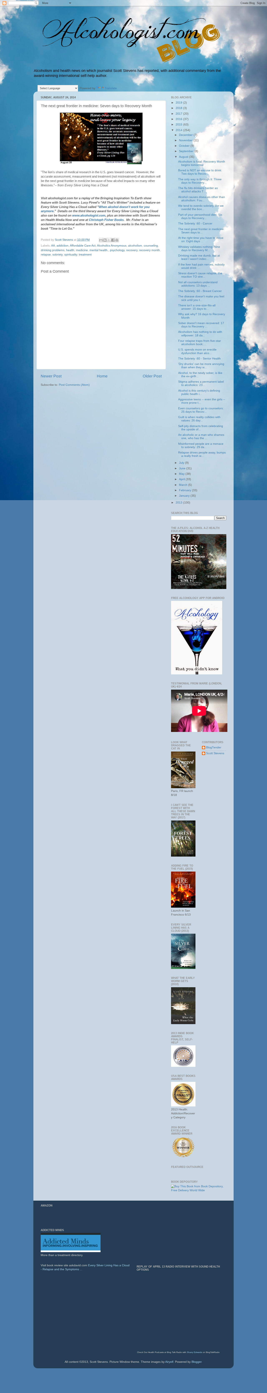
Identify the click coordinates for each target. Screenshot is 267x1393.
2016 (179, 119)
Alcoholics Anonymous (111, 245)
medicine (82, 250)
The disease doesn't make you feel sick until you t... (201, 298)
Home (102, 376)
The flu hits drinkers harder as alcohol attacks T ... (198, 190)
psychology (117, 250)
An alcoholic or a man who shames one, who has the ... (201, 436)
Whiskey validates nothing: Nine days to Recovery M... (199, 248)
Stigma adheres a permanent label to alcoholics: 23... (201, 383)
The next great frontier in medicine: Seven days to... (201, 231)
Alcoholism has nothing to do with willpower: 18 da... (200, 333)
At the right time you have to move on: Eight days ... (200, 239)
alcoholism (135, 245)
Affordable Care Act (83, 245)
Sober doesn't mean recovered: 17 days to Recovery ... (201, 325)
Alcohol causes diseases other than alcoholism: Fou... (201, 198)
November (186, 140)
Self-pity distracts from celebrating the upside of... (200, 428)
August (184, 156)
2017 (179, 113)
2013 (179, 502)
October (184, 145)
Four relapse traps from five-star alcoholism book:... (199, 342)
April (182, 479)
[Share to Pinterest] (117, 240)
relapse (46, 254)
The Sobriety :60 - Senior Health (199, 358)
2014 (179, 130)
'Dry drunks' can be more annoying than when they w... (201, 365)
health (70, 250)
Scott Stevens (215, 753)
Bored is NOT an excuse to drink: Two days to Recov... (200, 172)
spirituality (70, 254)
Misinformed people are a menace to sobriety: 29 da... (200, 445)
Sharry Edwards (194, 1352)
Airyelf (169, 1361)
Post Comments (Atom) (74, 384)
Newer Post (51, 376)
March (183, 484)
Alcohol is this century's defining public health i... (199, 392)
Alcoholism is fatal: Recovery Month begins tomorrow (201, 163)
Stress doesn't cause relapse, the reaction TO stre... (200, 275)
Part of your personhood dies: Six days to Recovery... (200, 216)
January (184, 495)
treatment (85, 254)
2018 (179, 108)
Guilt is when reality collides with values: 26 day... (199, 419)
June (182, 468)
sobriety (57, 254)
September (186, 151)
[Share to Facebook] (113, 240)
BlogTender (213, 747)
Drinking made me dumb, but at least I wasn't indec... (199, 257)
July (182, 462)
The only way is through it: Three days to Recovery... (200, 181)
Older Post (152, 376)
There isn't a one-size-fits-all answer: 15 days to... (196, 307)
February (185, 490)
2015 (179, 124)
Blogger (196, 1361)
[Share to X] (109, 240)
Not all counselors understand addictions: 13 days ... (198, 284)
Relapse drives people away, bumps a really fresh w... (202, 454)
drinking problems (52, 250)
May (182, 473)
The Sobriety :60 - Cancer (195, 223)
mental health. (98, 250)
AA (53, 245)
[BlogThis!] (105, 240)
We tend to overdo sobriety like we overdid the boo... (201, 207)
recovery (131, 250)
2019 (179, 102)
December (186, 135)
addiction (62, 245)
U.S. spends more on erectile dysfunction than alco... (197, 351)
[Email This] (101, 240)
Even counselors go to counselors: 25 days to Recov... (201, 410)
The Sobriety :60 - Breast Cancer (200, 291)
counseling (151, 245)
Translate (111, 88)
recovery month (149, 250)
